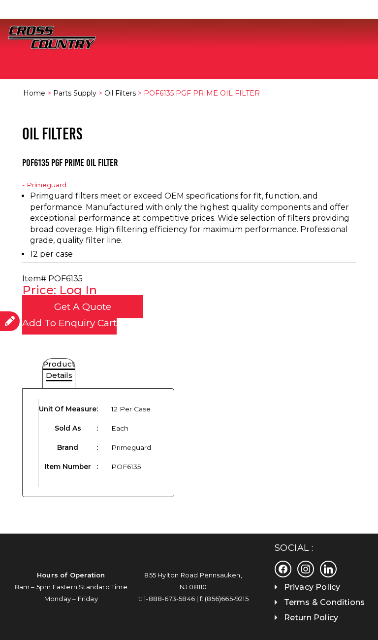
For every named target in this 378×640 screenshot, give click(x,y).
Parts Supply (74, 93)
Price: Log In (59, 290)
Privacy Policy (312, 587)
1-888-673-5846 (169, 599)
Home (34, 93)
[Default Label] (328, 569)
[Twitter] (305, 569)
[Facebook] (283, 569)
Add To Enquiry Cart (69, 323)
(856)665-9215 (227, 599)
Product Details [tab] (59, 369)
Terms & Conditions (324, 602)
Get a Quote (82, 306)
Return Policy (311, 617)
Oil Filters (120, 93)
